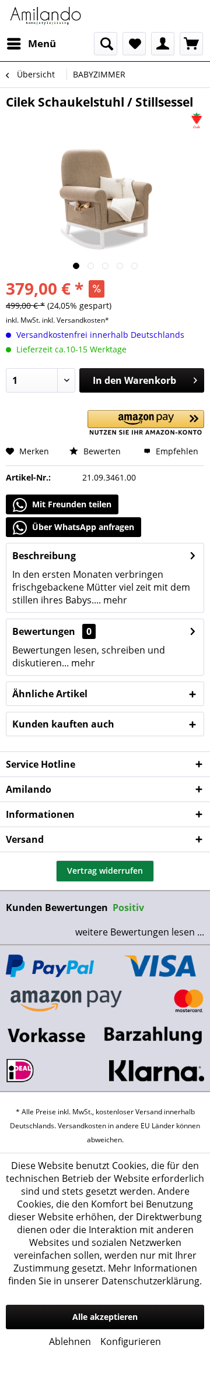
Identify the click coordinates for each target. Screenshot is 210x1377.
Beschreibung (44, 555)
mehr (114, 600)
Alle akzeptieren (105, 1316)
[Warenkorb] (191, 43)
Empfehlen (175, 451)
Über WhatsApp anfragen (82, 526)
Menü (42, 43)
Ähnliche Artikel (50, 693)
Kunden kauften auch (63, 724)
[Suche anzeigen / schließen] (105, 43)
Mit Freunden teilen (70, 504)
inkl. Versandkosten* (75, 320)
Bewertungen (43, 631)
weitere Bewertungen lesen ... (139, 932)
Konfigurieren (130, 1341)
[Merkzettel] (134, 43)
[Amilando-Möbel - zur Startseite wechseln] (46, 16)
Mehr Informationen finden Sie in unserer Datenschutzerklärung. (105, 1274)
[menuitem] (31, 43)
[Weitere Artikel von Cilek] (196, 120)
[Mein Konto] (162, 43)
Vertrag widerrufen (105, 870)
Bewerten (101, 451)
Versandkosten (82, 1126)
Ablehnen (70, 1341)
